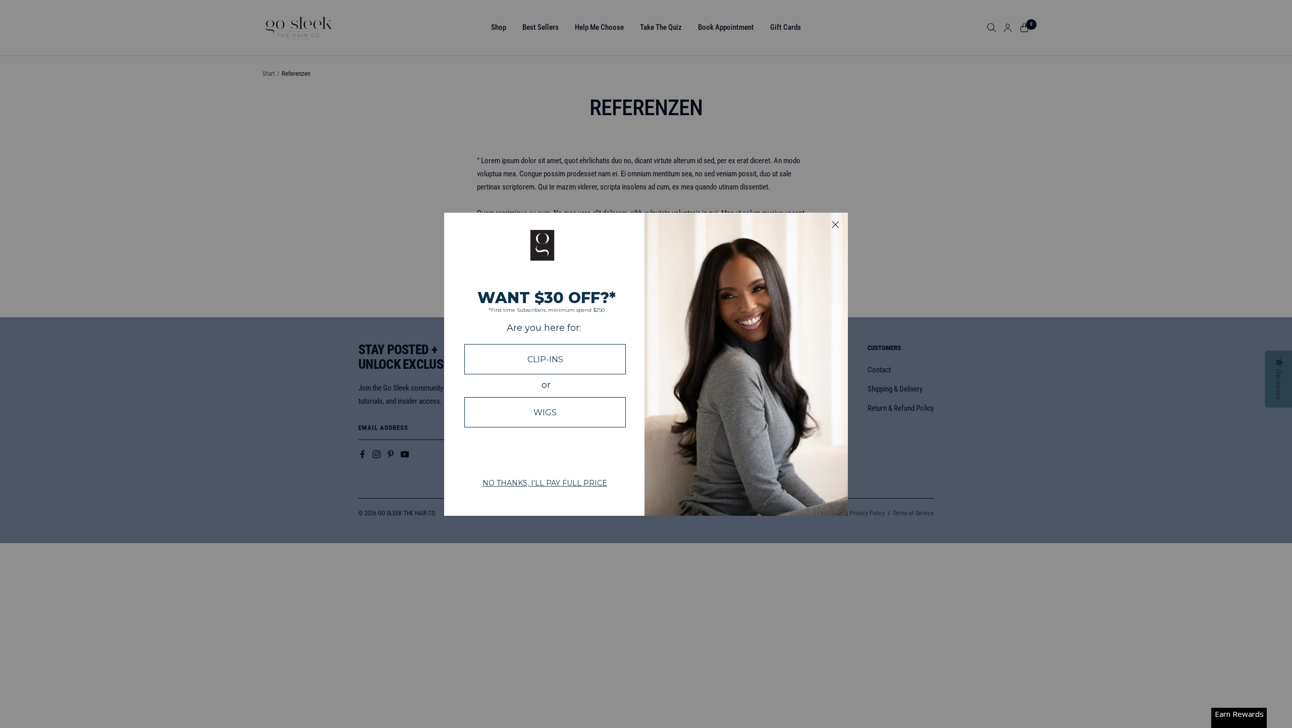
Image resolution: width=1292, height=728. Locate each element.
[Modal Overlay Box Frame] (646, 364)
